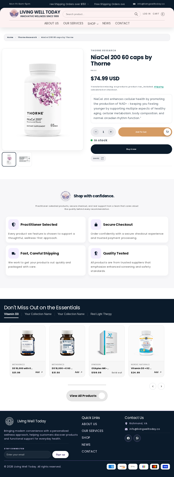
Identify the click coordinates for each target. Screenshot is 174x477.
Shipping (158, 86)
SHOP (86, 438)
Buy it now (131, 149)
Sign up (60, 454)
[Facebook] (128, 438)
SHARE (96, 158)
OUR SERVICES (92, 431)
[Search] (136, 14)
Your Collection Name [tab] (38, 314)
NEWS (86, 445)
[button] (92, 24)
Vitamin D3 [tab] (11, 314)
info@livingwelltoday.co (144, 429)
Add (37, 372)
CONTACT (89, 451)
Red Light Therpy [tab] (101, 314)
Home (10, 37)
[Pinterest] (137, 438)
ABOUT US (89, 424)
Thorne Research (27, 37)
